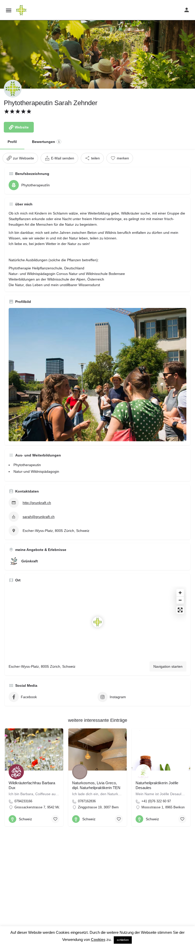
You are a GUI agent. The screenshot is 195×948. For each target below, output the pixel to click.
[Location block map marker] (97, 622)
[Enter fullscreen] (180, 610)
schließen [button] (123, 939)
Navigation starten (168, 666)
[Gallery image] (97, 374)
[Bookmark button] (55, 819)
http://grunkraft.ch (37, 503)
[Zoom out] (180, 600)
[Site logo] (22, 10)
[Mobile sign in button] (186, 10)
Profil (12, 142)
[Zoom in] (180, 592)
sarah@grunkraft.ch (39, 517)
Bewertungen (46, 142)
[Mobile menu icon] (8, 10)
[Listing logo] (13, 88)
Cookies (98, 939)
